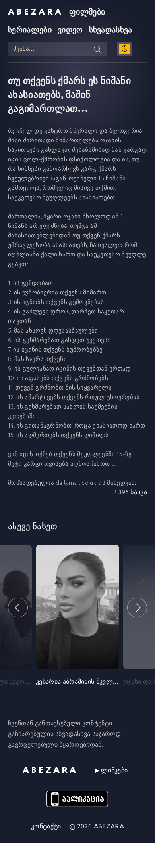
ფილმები (87, 12)
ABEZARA (35, 12)
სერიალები (30, 30)
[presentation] (18, 607)
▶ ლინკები (111, 770)
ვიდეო (70, 30)
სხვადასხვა (110, 30)
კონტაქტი (46, 826)
